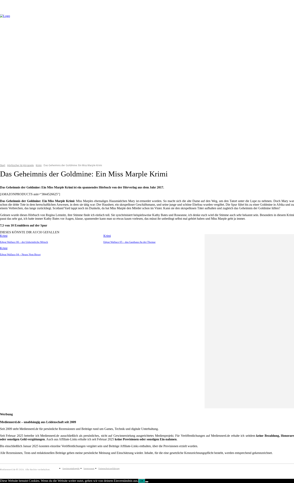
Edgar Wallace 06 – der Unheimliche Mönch (24, 242)
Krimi (39, 165)
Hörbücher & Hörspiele (20, 165)
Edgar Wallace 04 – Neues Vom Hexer (20, 254)
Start (2, 165)
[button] (289, 86)
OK (142, 480)
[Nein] (146, 481)
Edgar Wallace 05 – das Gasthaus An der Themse (129, 242)
